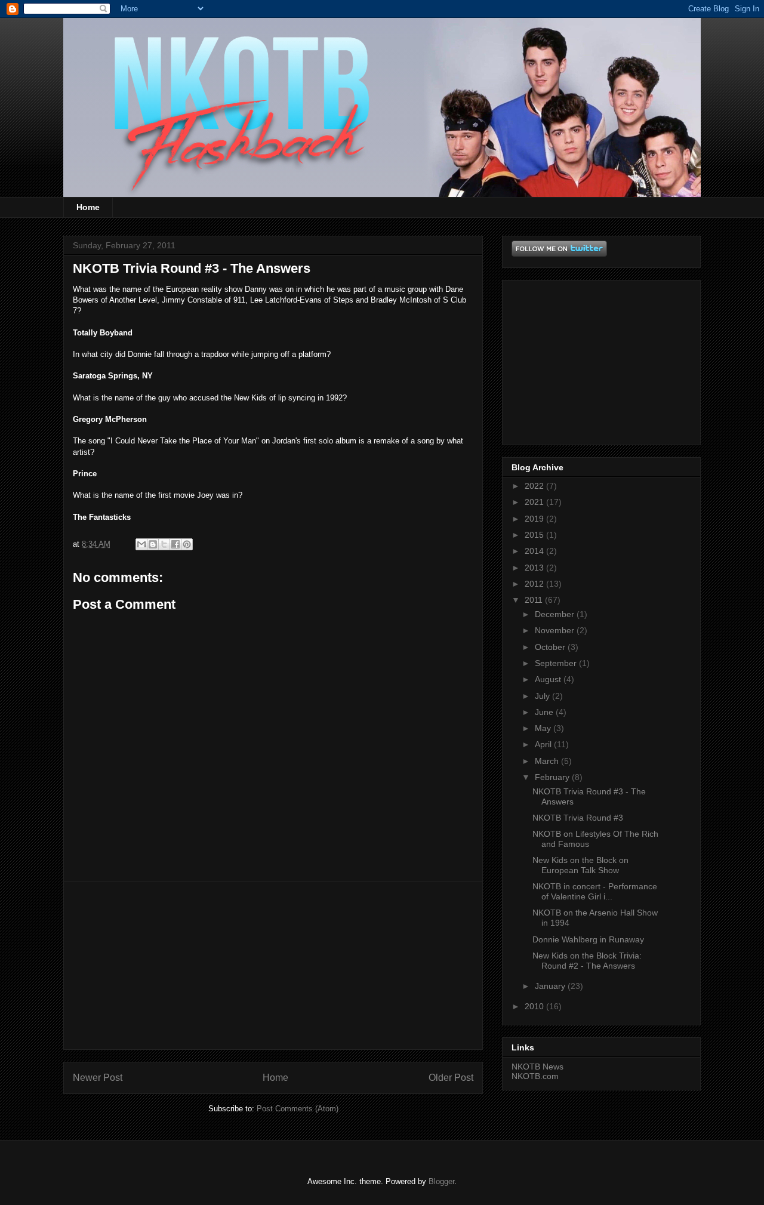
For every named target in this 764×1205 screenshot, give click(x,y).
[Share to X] (164, 544)
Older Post (451, 1078)
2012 (535, 583)
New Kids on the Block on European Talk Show (580, 865)
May (544, 728)
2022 (535, 486)
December (556, 614)
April (544, 744)
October (551, 647)
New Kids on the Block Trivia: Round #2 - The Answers (587, 960)
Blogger (441, 1181)
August (549, 679)
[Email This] (141, 544)
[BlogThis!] (153, 544)
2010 (535, 1006)
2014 (535, 551)
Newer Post (97, 1078)
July (543, 696)
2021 (535, 502)
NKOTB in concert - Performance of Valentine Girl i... (594, 891)
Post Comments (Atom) (297, 1108)
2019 (535, 518)
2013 (535, 567)
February (553, 777)
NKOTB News (537, 1066)
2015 (535, 535)
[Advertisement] (273, 965)
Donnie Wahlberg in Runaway (588, 939)
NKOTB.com (535, 1076)
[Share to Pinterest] (187, 544)
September (557, 663)
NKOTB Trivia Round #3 (577, 817)
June (545, 712)
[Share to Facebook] (175, 544)
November (556, 630)
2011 (535, 600)
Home (88, 207)
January (551, 986)
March (548, 761)
